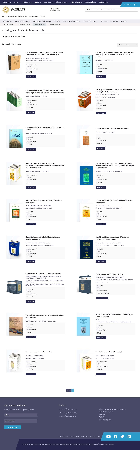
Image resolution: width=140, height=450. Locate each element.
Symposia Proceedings (22, 21)
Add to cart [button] (31, 76)
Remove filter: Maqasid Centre (15, 36)
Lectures (104, 21)
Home (4, 16)
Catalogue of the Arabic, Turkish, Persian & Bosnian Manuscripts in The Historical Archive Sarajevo (44, 53)
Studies (57, 21)
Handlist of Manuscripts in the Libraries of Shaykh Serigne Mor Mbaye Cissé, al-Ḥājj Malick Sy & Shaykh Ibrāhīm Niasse (115, 165)
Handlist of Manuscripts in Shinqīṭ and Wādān (112, 129)
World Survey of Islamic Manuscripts (39, 352)
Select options (102, 298)
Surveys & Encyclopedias (118, 21)
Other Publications (55, 24)
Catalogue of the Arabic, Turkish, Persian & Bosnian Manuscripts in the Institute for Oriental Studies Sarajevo (114, 54)
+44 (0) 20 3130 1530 (69, 409)
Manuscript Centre (24, 24)
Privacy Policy (74, 436)
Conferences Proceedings (71, 21)
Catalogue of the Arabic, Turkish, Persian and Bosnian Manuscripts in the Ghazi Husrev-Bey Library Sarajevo (45, 91)
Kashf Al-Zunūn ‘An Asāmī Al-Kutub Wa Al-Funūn (43, 274)
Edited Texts (7, 21)
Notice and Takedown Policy (90, 436)
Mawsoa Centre (8, 24)
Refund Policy (63, 436)
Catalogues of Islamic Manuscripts (28, 16)
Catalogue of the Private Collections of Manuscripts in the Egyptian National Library (115, 91)
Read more (30, 112)
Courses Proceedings (91, 21)
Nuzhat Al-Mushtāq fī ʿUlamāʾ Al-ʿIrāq (109, 274)
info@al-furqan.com (70, 416)
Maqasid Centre (39, 24)
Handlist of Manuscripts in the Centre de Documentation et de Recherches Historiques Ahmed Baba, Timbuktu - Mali (45, 165)
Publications (12, 16)
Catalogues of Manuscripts (42, 21)
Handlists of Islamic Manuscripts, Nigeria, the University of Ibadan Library (112, 238)
